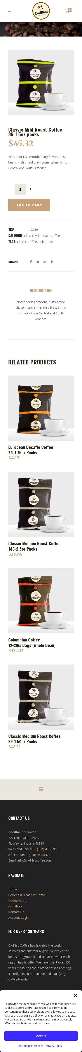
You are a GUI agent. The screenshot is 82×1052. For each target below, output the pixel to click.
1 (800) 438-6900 (46, 849)
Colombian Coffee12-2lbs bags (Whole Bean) (32, 642)
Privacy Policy (53, 1046)
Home (12, 889)
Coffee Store (17, 900)
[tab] (41, 289)
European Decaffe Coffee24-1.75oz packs (30, 449)
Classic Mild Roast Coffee (42, 236)
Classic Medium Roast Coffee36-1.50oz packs (34, 738)
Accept (41, 1036)
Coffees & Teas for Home (26, 895)
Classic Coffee (27, 242)
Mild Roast (46, 242)
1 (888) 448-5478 (38, 855)
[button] (75, 995)
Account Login (18, 917)
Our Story (15, 906)
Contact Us (16, 912)
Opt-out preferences (30, 1046)
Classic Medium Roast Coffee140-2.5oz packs (34, 546)
